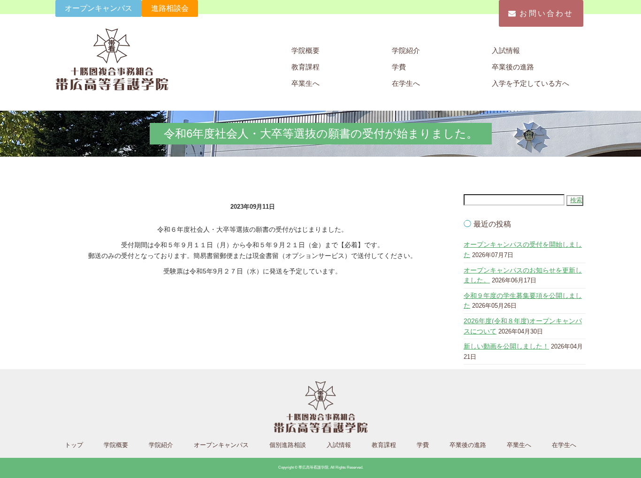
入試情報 (506, 50)
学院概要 (305, 50)
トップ (74, 444)
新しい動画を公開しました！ (506, 346)
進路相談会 (170, 8)
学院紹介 (406, 50)
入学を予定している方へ (530, 83)
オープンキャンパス (98, 8)
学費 (399, 67)
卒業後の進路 (513, 67)
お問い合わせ (546, 13)
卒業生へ (305, 83)
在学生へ (406, 83)
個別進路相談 (287, 444)
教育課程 (305, 67)
